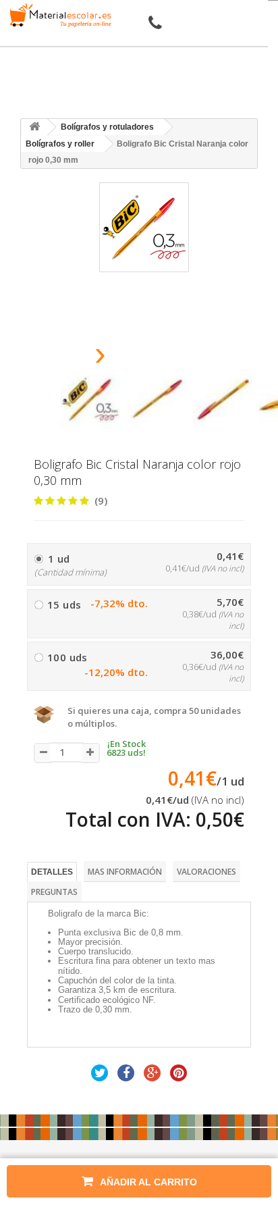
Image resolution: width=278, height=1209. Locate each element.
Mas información (125, 871)
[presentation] (66, 357)
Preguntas (54, 892)
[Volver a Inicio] (34, 127)
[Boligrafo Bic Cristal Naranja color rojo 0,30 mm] (90, 399)
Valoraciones (206, 871)
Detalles (52, 872)
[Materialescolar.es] (58, 15)
